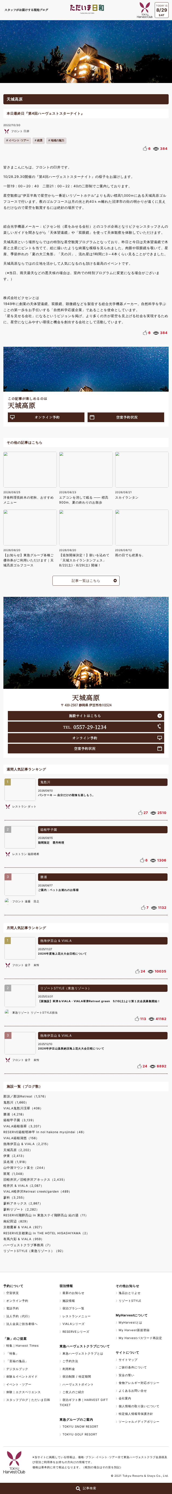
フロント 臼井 (20, 131)
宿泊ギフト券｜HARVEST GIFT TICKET (84, 1402)
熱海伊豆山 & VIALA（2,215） (26, 1144)
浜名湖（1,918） (15, 1162)
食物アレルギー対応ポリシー (139, 1383)
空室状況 (12, 1293)
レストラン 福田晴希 (25, 854)
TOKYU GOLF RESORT (79, 1434)
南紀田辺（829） (16, 1221)
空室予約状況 (127, 417)
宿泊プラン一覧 (73, 1308)
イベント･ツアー (19, 140)
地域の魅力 (57, 140)
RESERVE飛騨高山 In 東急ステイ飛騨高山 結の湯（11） (45, 1215)
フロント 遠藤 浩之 (25, 901)
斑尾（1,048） (14, 1174)
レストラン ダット (24, 806)
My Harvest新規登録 (134, 1330)
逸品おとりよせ (130, 1293)
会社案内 (125, 1398)
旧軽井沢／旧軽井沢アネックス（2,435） (35, 1179)
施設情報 (68, 1300)
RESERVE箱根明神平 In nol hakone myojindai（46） (44, 1132)
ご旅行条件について (133, 1367)
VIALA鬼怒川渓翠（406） (23, 1108)
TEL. (85, 726)
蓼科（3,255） (14, 1197)
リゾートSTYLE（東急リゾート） (65, 988)
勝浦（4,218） (14, 1114)
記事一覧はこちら (86, 580)
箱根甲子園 (48, 829)
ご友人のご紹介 (73, 1392)
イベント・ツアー (18, 1384)
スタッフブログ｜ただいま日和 (28, 1400)
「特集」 (12, 1353)
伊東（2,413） (14, 1156)
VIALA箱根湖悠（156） (21, 1138)
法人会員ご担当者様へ (22, 1324)
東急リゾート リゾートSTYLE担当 (35, 1012)
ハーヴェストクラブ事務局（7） (27, 1245)
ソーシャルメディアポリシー (139, 1421)
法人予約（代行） (18, 1316)
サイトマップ (128, 1359)
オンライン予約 (47, 417)
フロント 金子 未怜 (25, 965)
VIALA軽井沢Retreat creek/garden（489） (37, 1191)
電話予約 (12, 1308)
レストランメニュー (76, 1316)
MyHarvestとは (130, 1322)
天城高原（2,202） (18, 1150)
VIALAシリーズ (73, 1324)
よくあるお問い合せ (133, 1390)
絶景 (40, 140)
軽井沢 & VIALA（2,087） (23, 1185)
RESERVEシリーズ (75, 1331)
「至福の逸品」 (17, 1361)
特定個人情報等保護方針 (136, 1413)
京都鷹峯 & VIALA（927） (23, 1227)
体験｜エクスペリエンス (23, 1392)
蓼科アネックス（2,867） (23, 1203)
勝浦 (43, 877)
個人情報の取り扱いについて (139, 1406)
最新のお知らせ (73, 1293)
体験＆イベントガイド (22, 1376)
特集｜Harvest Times (22, 1345)
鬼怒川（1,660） (16, 1102)
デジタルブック (17, 1369)
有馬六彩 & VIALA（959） (23, 1239)
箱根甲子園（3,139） (19, 1120)
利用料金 (68, 1369)
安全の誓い (126, 1375)
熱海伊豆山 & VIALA (56, 940)
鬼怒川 (45, 782)
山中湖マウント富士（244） (25, 1167)
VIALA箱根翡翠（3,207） (23, 1126)
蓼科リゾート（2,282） (21, 1209)
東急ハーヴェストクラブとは (82, 1353)
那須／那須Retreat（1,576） (25, 1096)
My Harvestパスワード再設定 (140, 1338)
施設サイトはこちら (85, 715)
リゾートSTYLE (130, 1300)
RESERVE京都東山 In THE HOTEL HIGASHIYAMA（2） (46, 1233)
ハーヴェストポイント (78, 1384)
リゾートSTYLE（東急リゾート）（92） (34, 1251)
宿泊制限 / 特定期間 (76, 1376)
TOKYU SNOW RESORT (80, 1426)
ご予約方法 (70, 1361)
